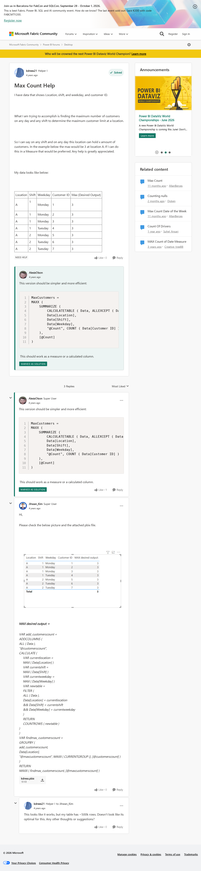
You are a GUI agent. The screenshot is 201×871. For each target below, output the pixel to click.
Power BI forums (51, 44)
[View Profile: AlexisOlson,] (23, 275)
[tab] (162, 152)
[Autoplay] (157, 152)
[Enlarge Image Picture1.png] (71, 579)
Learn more (139, 54)
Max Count (155, 180)
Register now (13, 20)
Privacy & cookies (151, 854)
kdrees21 (31, 71)
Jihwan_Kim (36, 504)
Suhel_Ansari (170, 231)
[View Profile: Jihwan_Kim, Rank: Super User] (23, 506)
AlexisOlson (36, 272)
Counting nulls (157, 196)
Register (173, 33)
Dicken (171, 201)
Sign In (186, 33)
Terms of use (172, 854)
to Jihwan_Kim (64, 804)
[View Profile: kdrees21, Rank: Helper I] (19, 73)
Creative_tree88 (173, 247)
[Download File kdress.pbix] (42, 780)
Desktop (68, 44)
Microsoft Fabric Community (24, 44)
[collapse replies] (10, 398)
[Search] (162, 34)
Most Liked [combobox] (120, 386)
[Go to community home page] (33, 34)
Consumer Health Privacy (54, 863)
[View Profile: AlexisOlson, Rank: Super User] (23, 400)
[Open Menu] (189, 44)
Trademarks (191, 854)
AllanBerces (176, 186)
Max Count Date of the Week (167, 211)
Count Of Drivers (159, 226)
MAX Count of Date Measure (167, 241)
